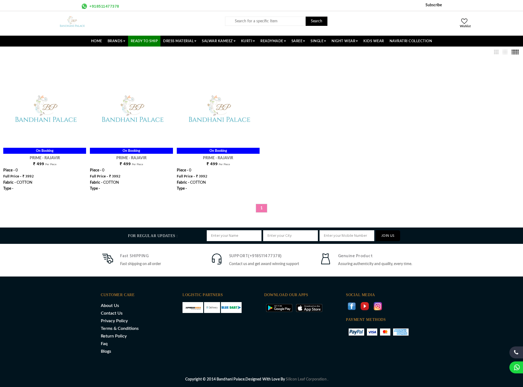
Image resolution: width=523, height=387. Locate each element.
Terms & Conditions (120, 328)
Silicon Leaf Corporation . (307, 379)
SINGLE (317, 41)
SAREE (297, 41)
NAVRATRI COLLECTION (411, 41)
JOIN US (388, 236)
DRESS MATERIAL (178, 41)
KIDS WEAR (373, 41)
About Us (110, 305)
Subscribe (433, 5)
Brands (115, 41)
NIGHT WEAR (343, 41)
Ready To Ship (144, 41)
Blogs (106, 351)
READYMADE (271, 41)
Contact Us (112, 313)
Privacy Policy (114, 321)
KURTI (247, 41)
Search (316, 21)
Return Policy (114, 336)
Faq (104, 344)
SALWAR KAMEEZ (217, 41)
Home (96, 41)
